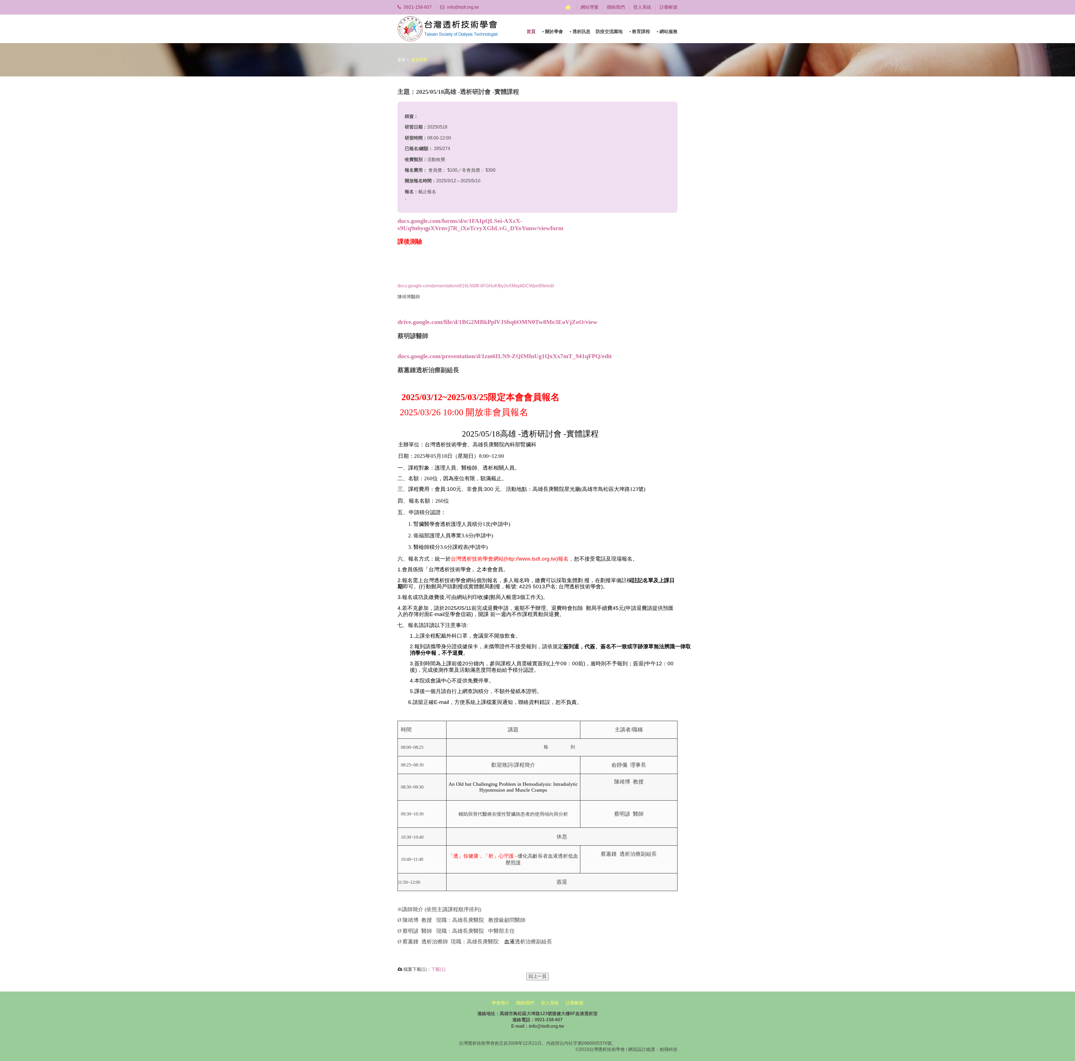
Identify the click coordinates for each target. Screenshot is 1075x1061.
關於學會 (554, 31)
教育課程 (641, 31)
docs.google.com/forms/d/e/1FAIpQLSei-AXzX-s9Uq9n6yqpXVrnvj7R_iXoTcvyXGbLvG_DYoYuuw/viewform (480, 224)
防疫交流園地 (609, 31)
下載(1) (438, 969)
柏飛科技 (668, 1049)
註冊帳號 (668, 7)
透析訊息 (581, 31)
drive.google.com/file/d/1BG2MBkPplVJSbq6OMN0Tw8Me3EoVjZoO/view (497, 321)
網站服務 (668, 31)
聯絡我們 (616, 7)
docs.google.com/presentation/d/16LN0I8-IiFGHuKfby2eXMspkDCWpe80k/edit (476, 285)
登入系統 (642, 7)
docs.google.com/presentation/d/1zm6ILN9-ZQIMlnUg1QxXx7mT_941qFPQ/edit (505, 356)
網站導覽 (590, 7)
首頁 (531, 31)
